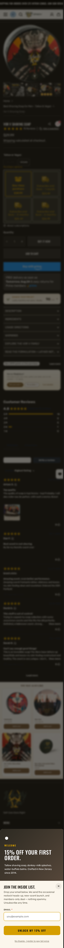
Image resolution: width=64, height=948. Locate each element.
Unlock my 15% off (31, 930)
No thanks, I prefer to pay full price (30, 941)
